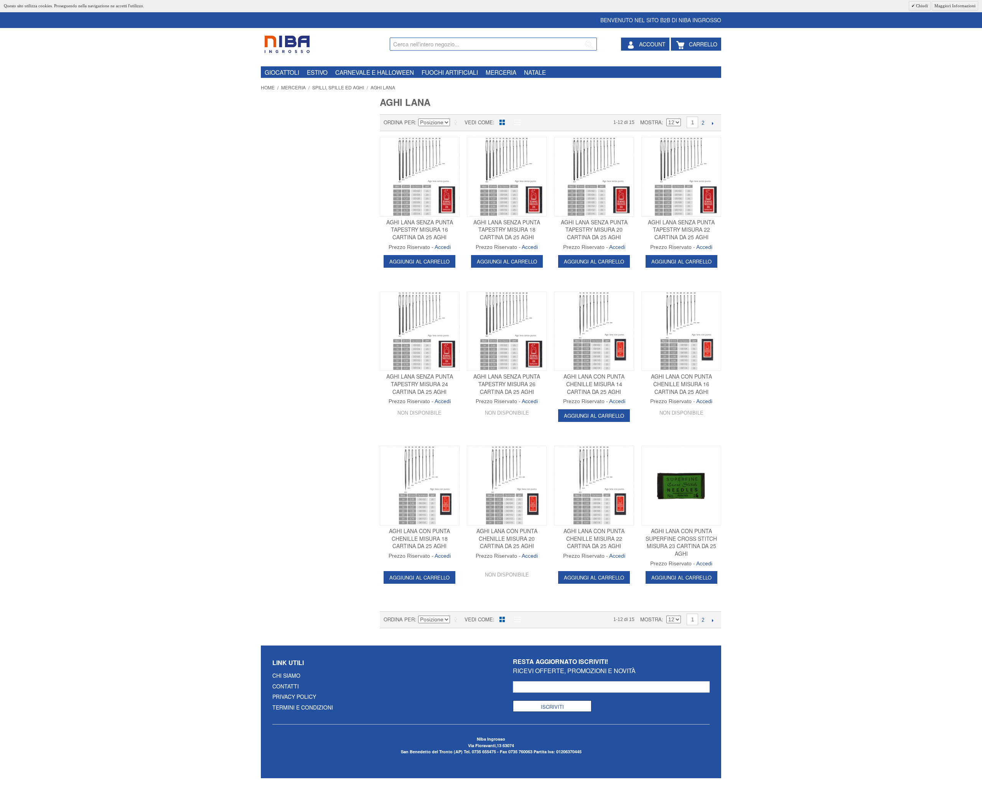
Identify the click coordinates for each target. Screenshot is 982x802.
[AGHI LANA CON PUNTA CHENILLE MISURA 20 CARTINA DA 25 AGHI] (507, 485)
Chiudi (921, 5)
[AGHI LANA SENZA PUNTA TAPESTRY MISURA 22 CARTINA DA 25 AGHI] (681, 177)
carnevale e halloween (374, 72)
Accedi (443, 247)
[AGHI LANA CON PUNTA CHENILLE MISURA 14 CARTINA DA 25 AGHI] (594, 331)
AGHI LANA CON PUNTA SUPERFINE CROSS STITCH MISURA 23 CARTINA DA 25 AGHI (681, 542)
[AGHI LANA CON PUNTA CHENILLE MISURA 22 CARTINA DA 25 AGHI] (594, 485)
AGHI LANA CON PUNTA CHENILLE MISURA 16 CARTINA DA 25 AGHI (681, 383)
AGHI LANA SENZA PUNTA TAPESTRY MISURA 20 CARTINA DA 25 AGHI (594, 229)
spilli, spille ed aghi (338, 87)
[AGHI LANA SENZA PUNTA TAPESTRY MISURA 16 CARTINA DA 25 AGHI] (420, 177)
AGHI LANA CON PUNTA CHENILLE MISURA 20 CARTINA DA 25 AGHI (506, 538)
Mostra (651, 122)
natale (535, 72)
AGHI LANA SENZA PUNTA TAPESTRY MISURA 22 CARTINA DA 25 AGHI (681, 229)
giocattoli (282, 72)
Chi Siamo (286, 675)
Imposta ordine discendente (457, 122)
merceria (501, 72)
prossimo (712, 123)
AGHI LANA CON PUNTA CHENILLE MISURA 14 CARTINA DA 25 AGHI (593, 383)
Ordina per (399, 122)
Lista (515, 122)
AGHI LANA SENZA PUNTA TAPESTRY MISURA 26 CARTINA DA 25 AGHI (506, 383)
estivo (317, 72)
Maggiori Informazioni (954, 5)
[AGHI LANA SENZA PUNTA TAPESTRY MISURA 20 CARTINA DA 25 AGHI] (594, 177)
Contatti (285, 686)
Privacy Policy (294, 696)
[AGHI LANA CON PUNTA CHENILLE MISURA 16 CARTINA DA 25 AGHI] (681, 331)
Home (268, 87)
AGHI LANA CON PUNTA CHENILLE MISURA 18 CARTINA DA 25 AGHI (419, 538)
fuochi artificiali (450, 72)
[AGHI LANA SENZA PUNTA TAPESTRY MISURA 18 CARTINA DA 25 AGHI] (507, 177)
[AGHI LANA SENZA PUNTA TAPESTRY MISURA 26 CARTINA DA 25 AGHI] (507, 331)
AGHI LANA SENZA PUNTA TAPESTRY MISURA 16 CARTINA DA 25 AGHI (419, 229)
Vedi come (479, 122)
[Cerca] (589, 45)
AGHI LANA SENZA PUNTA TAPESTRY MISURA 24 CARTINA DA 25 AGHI (419, 383)
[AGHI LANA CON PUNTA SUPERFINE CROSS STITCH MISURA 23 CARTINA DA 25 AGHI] (681, 485)
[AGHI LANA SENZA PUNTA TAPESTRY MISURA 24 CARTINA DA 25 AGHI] (420, 331)
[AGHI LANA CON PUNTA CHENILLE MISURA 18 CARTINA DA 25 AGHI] (420, 485)
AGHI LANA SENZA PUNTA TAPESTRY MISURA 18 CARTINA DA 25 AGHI (506, 229)
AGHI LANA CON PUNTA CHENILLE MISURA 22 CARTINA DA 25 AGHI (593, 538)
